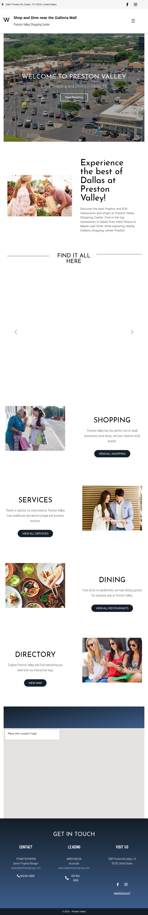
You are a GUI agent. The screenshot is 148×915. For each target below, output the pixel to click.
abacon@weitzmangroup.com (74, 868)
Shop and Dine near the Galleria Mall (45, 18)
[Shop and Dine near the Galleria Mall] (6, 19)
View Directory (74, 97)
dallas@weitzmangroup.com (26, 868)
